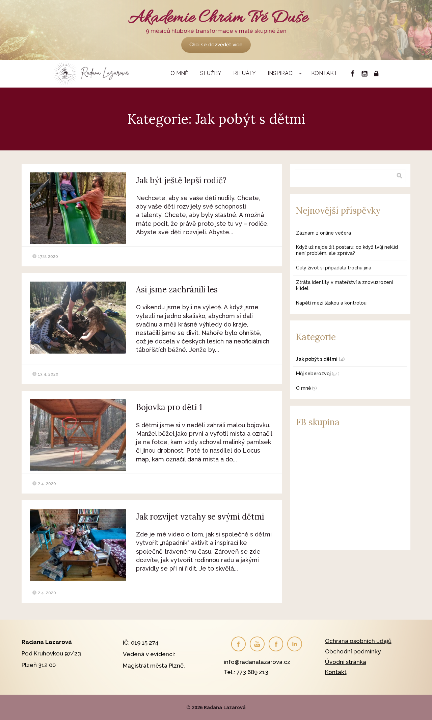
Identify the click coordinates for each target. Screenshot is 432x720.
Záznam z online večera (323, 233)
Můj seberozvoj (313, 373)
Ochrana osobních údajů (358, 641)
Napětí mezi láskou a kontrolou (331, 303)
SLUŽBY (210, 73)
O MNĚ (179, 73)
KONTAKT (324, 73)
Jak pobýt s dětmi (317, 359)
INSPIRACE (282, 73)
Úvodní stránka (345, 661)
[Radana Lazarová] (92, 74)
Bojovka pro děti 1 (169, 407)
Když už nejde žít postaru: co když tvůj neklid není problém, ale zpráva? (347, 250)
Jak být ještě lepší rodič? (181, 180)
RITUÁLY (244, 73)
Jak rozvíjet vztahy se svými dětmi (200, 516)
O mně (303, 388)
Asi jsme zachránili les (177, 289)
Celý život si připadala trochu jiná (333, 267)
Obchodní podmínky (353, 651)
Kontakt (336, 672)
